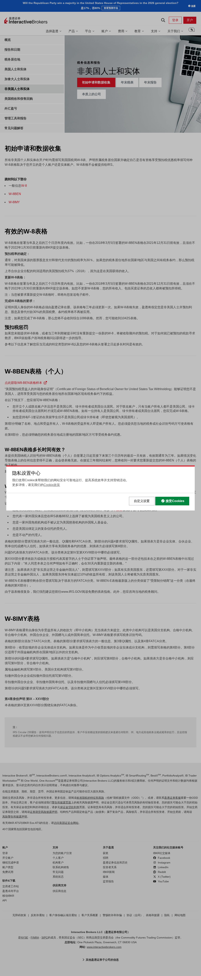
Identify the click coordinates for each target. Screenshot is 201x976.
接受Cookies (175, 501)
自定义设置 (142, 501)
